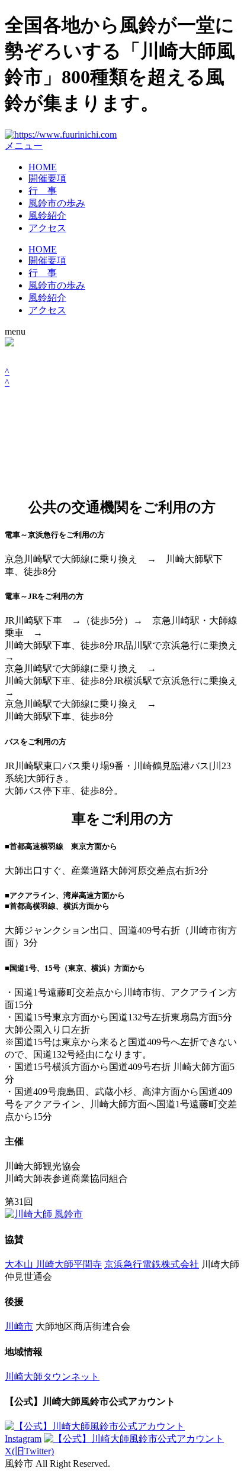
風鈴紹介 (47, 215)
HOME (42, 167)
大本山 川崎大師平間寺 (53, 1264)
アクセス (47, 228)
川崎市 (19, 1326)
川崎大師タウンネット (52, 1377)
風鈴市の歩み (56, 203)
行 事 (42, 191)
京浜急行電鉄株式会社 (151, 1264)
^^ (7, 377)
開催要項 (47, 178)
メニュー (24, 146)
